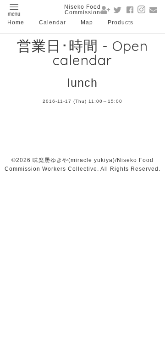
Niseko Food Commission (82, 10)
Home (15, 22)
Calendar (52, 22)
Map (87, 22)
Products (120, 22)
